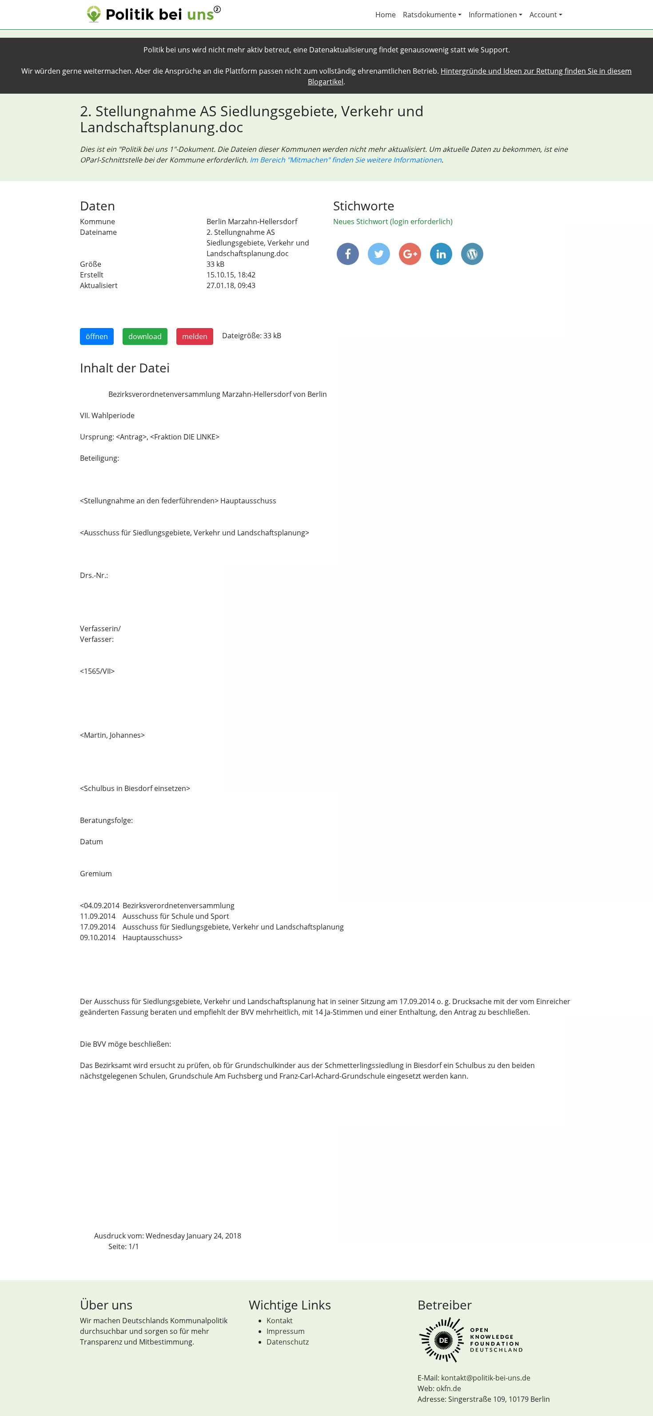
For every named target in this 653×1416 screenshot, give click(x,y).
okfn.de (448, 1388)
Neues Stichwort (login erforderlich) (393, 221)
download (145, 336)
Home (385, 15)
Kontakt (280, 1320)
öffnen (97, 336)
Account (543, 15)
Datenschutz (288, 1342)
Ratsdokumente (429, 15)
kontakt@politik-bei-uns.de (485, 1378)
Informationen (493, 15)
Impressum (286, 1331)
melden (194, 336)
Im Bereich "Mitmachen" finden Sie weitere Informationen (346, 160)
